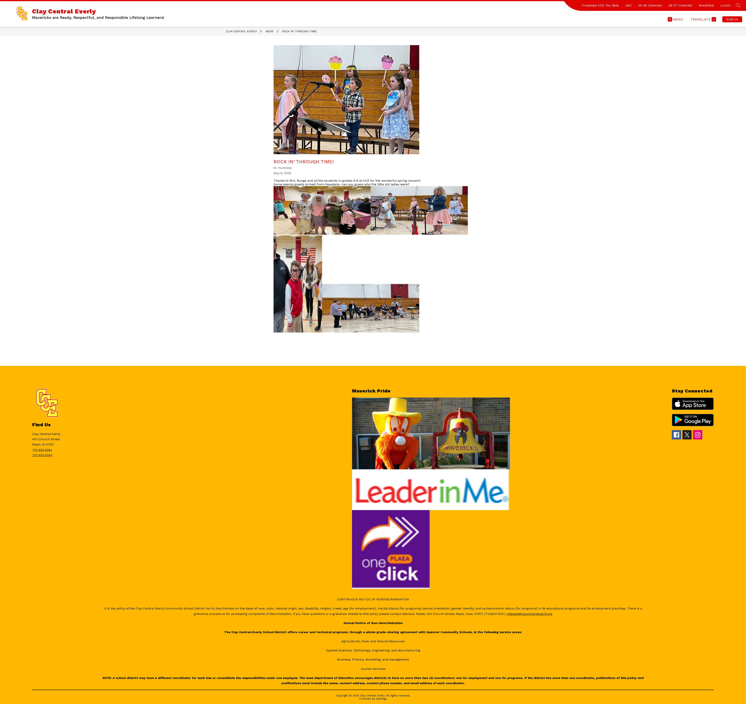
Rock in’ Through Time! (299, 31)
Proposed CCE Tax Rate (600, 5)
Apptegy (381, 698)
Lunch (725, 5)
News (270, 31)
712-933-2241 (42, 450)
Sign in (732, 19)
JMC (628, 5)
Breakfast (706, 5)
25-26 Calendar (650, 5)
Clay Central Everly (241, 31)
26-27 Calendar (680, 5)
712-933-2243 (42, 455)
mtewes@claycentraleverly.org (529, 614)
